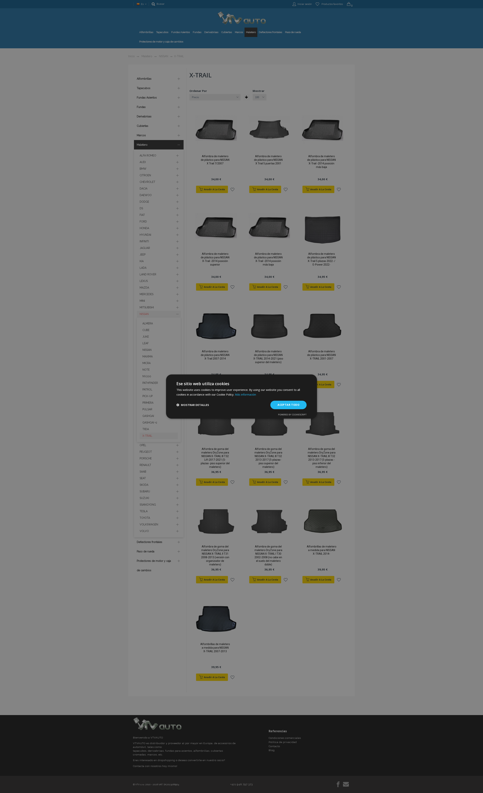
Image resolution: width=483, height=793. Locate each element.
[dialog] (241, 396)
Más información (245, 394)
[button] (192, 405)
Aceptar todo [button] (288, 405)
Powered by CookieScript (292, 414)
